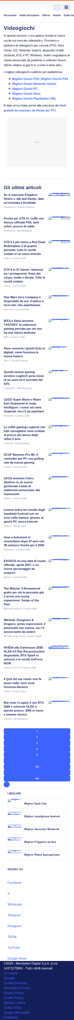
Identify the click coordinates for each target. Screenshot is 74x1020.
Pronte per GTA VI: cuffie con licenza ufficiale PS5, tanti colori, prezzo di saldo (24, 222)
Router (7, 691)
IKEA (6, 337)
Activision (9, 549)
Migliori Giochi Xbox (26, 93)
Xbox (6, 360)
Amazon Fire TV (12, 667)
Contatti (9, 978)
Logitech (8, 443)
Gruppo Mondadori (17, 1012)
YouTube (13, 947)
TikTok (12, 937)
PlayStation (10, 207)
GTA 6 (7, 258)
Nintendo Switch (12, 608)
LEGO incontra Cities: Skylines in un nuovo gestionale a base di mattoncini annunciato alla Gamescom (22, 486)
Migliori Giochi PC (24, 88)
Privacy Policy (14, 993)
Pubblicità (11, 1017)
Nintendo (8, 416)
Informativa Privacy (17, 988)
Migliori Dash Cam (35, 803)
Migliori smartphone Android (42, 816)
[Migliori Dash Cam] (63, 803)
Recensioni (10, 15)
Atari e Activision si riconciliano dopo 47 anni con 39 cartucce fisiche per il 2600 (24, 541)
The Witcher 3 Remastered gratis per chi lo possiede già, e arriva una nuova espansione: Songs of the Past (24, 596)
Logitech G (9, 388)
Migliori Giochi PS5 (25, 79)
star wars (8, 309)
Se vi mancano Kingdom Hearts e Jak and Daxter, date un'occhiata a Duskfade (24, 198)
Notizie (57, 15)
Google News (17, 958)
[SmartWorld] (18, 7)
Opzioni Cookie (14, 1002)
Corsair (7, 467)
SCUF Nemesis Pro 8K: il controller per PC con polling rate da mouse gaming (24, 458)
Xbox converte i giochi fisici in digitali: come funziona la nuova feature (24, 352)
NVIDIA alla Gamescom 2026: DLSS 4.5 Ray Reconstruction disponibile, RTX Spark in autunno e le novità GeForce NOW (24, 655)
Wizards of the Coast (14, 636)
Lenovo (8, 526)
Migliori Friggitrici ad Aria (40, 841)
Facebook (14, 882)
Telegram (14, 915)
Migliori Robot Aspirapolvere (42, 854)
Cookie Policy (13, 998)
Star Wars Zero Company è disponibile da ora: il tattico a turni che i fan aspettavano (24, 301)
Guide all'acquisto (29, 15)
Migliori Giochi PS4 (54, 79)
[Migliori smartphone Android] (63, 816)
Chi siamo (11, 973)
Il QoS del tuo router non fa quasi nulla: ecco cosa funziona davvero (22, 683)
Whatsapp (14, 904)
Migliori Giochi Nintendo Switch (34, 83)
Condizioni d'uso (15, 983)
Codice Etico (13, 1007)
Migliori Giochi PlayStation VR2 (34, 98)
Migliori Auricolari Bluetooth (41, 829)
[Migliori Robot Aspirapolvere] (63, 855)
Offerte (46, 15)
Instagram (14, 926)
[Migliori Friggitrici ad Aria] (63, 842)
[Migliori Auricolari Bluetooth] (63, 829)
